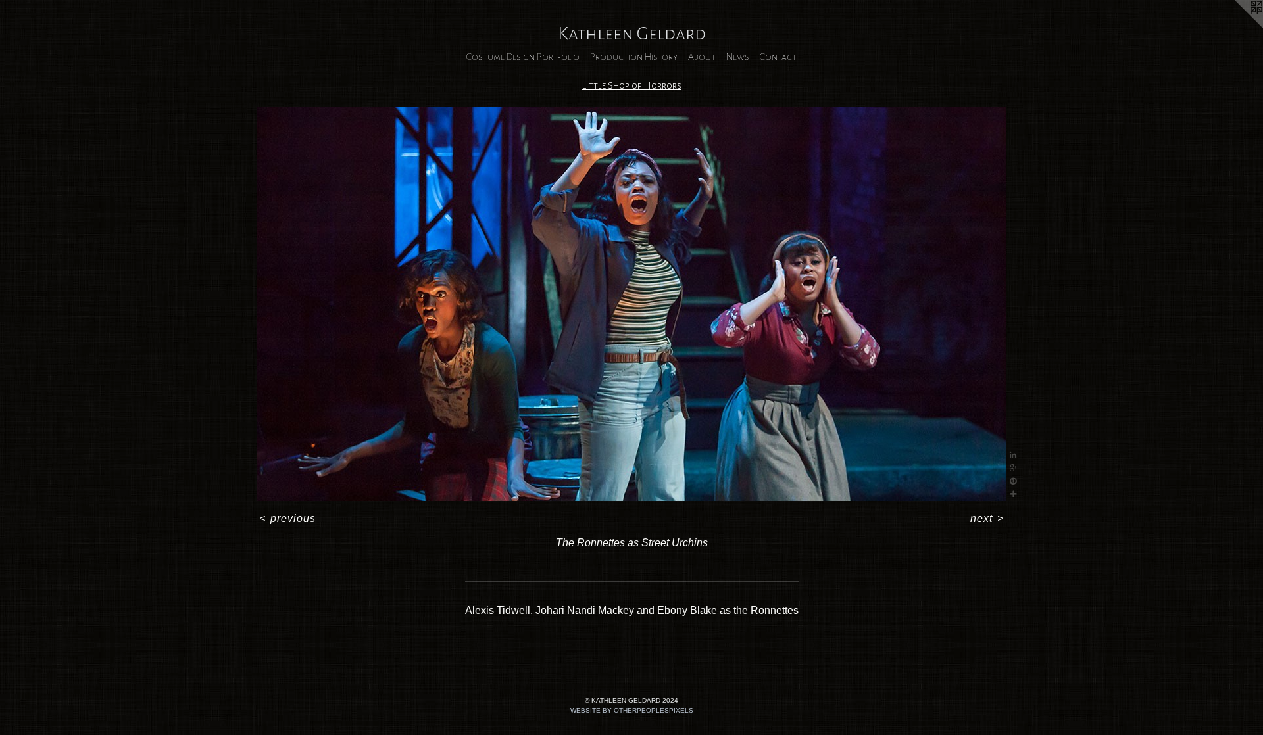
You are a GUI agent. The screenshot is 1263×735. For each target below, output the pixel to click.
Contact (778, 56)
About (702, 56)
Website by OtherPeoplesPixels (631, 710)
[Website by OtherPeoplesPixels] (1236, 26)
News (737, 56)
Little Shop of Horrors (631, 85)
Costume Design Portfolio (523, 56)
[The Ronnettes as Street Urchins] (631, 304)
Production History (634, 56)
